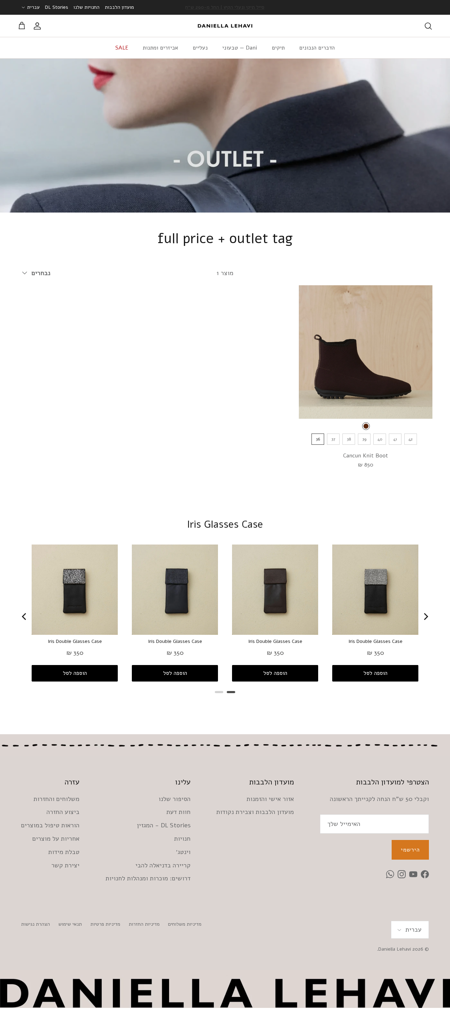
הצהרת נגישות (35, 924)
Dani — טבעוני (239, 48)
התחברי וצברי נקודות (225, 7)
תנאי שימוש (70, 924)
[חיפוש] (428, 26)
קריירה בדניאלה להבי (163, 865)
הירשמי (410, 850)
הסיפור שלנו (175, 799)
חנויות (182, 838)
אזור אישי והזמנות (270, 799)
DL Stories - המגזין (164, 825)
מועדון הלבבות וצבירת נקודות (255, 812)
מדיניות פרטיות (105, 924)
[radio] (366, 426)
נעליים (200, 48)
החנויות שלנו (86, 7)
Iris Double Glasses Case (75, 641)
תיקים (278, 48)
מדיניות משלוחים (184, 924)
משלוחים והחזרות (56, 799)
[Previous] (25, 617)
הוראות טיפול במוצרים (50, 825)
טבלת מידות (63, 852)
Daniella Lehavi (394, 949)
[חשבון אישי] (38, 26)
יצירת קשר (65, 865)
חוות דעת (178, 812)
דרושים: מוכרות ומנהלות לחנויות (148, 878)
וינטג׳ (183, 852)
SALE (121, 48)
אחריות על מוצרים (55, 838)
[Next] (425, 617)
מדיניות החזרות (144, 924)
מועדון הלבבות (119, 7)
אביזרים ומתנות (160, 48)
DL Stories (56, 7)
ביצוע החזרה (62, 812)
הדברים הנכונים (317, 48)
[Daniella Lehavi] (225, 26)
